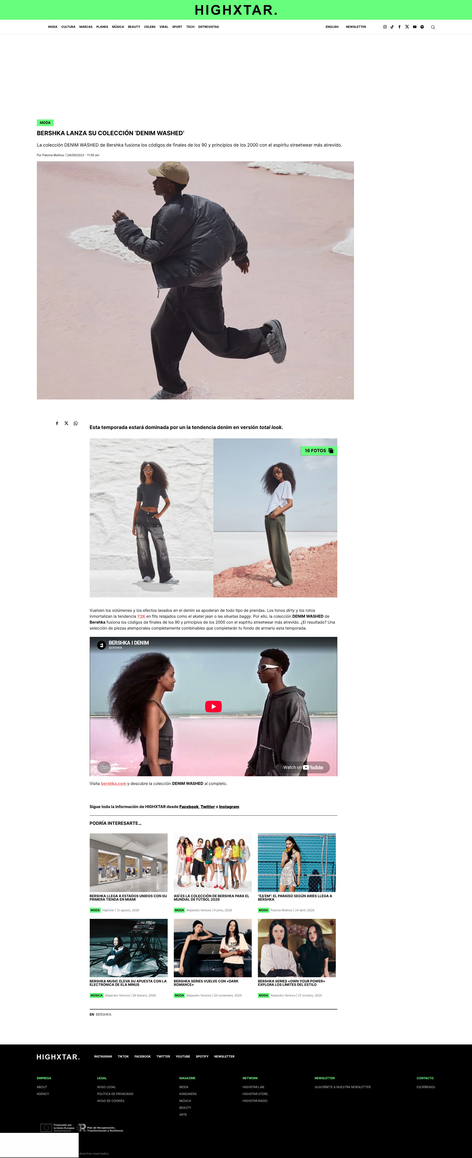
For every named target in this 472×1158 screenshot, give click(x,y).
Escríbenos (426, 1087)
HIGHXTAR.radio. (255, 1101)
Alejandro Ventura (198, 910)
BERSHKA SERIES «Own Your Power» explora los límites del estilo (291, 983)
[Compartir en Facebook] (57, 423)
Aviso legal (106, 1087)
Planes (102, 27)
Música (118, 27)
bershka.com (113, 783)
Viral (164, 27)
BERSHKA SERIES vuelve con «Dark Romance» (206, 983)
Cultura (68, 27)
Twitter (208, 806)
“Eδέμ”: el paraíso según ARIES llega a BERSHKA (295, 898)
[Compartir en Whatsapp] (76, 423)
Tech (190, 27)
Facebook (189, 806)
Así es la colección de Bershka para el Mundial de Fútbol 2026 (211, 898)
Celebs (149, 27)
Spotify (202, 1056)
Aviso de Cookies (110, 1101)
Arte (183, 1114)
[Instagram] (385, 27)
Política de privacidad (115, 1094)
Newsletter (356, 27)
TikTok (123, 1056)
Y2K (141, 616)
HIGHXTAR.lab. (254, 1087)
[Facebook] (399, 27)
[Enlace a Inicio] (58, 1058)
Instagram (229, 806)
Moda (53, 27)
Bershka (103, 1014)
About (42, 1087)
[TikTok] (392, 27)
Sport (177, 27)
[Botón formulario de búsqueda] (433, 27)
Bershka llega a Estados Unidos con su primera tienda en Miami (128, 898)
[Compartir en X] (66, 423)
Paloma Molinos (53, 155)
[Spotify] (422, 27)
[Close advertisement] (73, 1137)
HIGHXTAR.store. (256, 1094)
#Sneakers (188, 1094)
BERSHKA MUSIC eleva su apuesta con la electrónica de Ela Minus (128, 983)
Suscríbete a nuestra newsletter (343, 1087)
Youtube (183, 1056)
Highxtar (108, 910)
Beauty (134, 27)
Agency (43, 1094)
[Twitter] (407, 27)
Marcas (85, 27)
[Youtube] (414, 27)
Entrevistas (208, 27)
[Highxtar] (236, 10)
